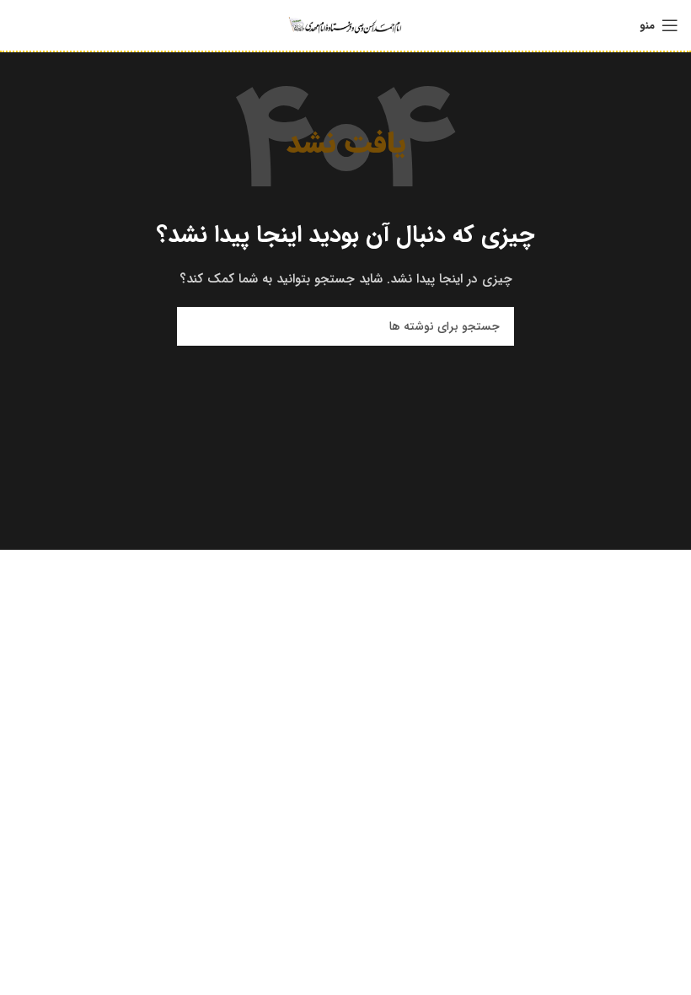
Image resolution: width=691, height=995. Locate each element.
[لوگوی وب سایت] (345, 24)
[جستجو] (196, 326)
